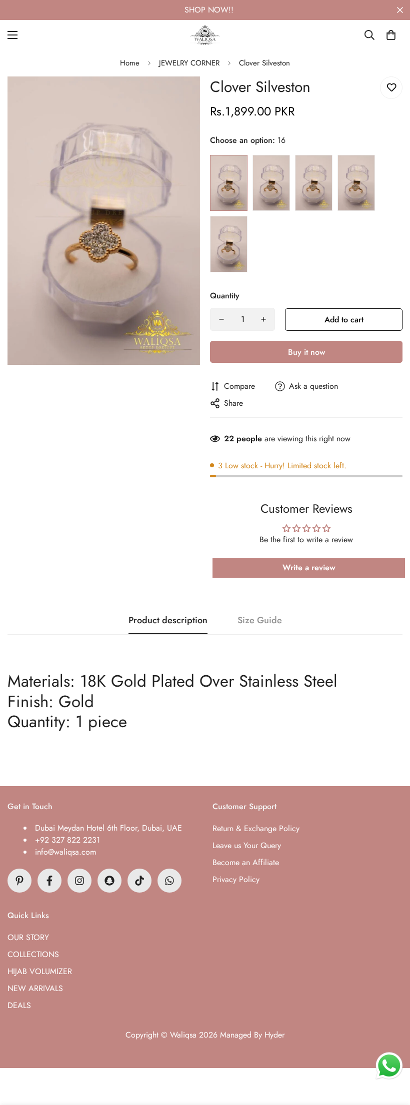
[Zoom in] (179, 97)
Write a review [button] (309, 567)
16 (229, 183)
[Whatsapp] (170, 881)
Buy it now (306, 352)
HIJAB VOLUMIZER (40, 971)
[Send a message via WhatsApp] (389, 1066)
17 (271, 183)
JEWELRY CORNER (189, 62)
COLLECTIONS (33, 954)
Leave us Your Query (246, 845)
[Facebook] (50, 881)
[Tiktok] (140, 881)
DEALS (19, 1005)
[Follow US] (80, 881)
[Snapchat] (110, 881)
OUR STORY (28, 937)
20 (229, 244)
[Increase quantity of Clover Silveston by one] (263, 319)
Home (130, 62)
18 (313, 183)
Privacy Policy (236, 879)
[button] (391, 34)
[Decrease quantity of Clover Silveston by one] (221, 319)
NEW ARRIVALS (35, 988)
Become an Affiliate (245, 862)
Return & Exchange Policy (256, 828)
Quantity (225, 295)
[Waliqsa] (205, 35)
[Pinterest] (20, 881)
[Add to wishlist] (391, 87)
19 (356, 183)
